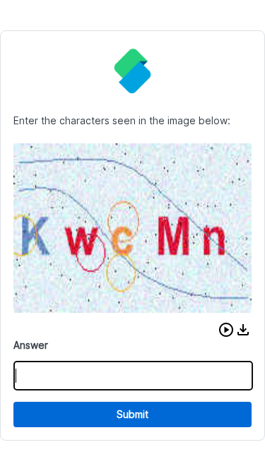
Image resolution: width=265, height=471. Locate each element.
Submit (132, 414)
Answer (30, 345)
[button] (226, 329)
